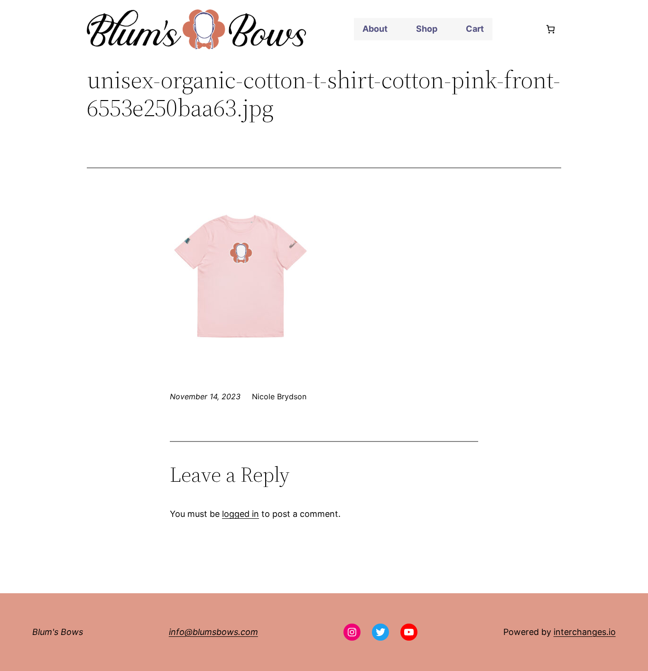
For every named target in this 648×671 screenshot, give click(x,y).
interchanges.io (585, 632)
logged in (240, 514)
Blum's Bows (57, 632)
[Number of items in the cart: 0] (550, 29)
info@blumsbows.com (213, 632)
